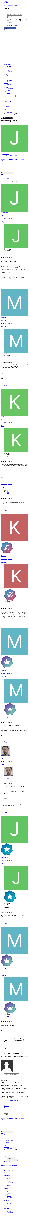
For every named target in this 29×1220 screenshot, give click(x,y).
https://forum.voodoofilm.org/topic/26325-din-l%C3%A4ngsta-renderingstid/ (12, 160)
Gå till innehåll (4, 1)
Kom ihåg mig (10, 19)
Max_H (3, 320)
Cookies (6, 1162)
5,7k (8, 356)
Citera (5, 285)
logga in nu (7, 1058)
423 (8, 252)
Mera (8, 73)
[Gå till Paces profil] (2, 478)
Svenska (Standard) (12, 1159)
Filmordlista (10, 68)
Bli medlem (7, 29)
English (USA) (11, 1158)
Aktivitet (6, 87)
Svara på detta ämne (9, 177)
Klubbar (6, 83)
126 (8, 456)
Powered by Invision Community (9, 1165)
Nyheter (9, 66)
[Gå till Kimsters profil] (14, 540)
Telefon (6, 1108)
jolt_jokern (5, 154)
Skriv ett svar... (4, 1080)
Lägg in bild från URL (13, 1100)
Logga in (10, 22)
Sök (8, 77)
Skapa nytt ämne (8, 178)
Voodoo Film (7, 64)
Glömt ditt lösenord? (12, 25)
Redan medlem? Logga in (11, 5)
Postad (6, 218)
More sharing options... (6, 172)
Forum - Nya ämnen (9, 1140)
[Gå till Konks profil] (14, 415)
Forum (5, 74)
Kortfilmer (9, 70)
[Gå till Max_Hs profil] (14, 316)
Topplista (9, 80)
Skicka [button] (6, 1114)
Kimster (3, 556)
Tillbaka (9, 1178)
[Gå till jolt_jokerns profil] (14, 151)
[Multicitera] (4, 509)
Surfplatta (6, 1107)
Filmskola (9, 67)
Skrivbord (6, 1106)
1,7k (8, 603)
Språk (5, 1156)
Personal (9, 78)
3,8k (8, 493)
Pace (2, 481)
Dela (2, 158)
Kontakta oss (7, 1161)
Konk (2, 420)
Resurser (9, 71)
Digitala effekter (14, 155)
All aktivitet (10, 88)
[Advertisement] (14, 48)
